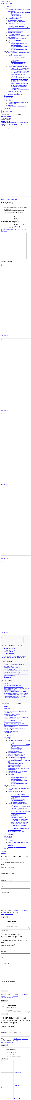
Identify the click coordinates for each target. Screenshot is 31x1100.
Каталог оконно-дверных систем (17, 66)
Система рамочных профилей (16, 25)
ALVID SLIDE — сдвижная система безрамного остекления (18, 90)
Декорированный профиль (15, 31)
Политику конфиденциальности (9, 913)
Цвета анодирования (7, 221)
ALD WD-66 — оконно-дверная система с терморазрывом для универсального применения (20, 79)
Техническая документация (16, 93)
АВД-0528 (4, 336)
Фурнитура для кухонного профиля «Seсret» (19, 44)
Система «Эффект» (16, 15)
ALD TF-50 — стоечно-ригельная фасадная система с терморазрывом (20, 59)
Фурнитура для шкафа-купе (19, 49)
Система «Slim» (15, 229)
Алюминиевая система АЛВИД (20, 12)
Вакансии (10, 100)
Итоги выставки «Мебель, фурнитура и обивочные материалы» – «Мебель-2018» (16, 692)
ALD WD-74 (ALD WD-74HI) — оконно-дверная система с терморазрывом (20, 74)
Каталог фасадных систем (15, 55)
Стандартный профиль (14, 40)
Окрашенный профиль (14, 32)
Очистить (17, 226)
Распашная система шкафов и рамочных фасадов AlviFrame (16, 20)
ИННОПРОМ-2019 (10, 690)
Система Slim (15, 14)
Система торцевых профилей (16, 26)
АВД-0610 (4, 484)
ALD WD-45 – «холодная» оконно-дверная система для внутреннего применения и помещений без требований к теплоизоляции (19, 85)
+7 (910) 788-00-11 (9, 650)
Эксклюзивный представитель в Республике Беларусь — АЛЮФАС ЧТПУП (17, 687)
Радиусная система (16, 17)
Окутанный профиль (14, 34)
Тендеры (10, 105)
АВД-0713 (4, 633)
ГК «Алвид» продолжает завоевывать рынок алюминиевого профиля (15, 684)
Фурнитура (11, 42)
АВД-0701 (4, 558)
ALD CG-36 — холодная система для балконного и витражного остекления (18, 63)
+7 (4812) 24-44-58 (9, 648)
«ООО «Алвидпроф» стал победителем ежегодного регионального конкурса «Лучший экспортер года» (15, 696)
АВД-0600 (4, 410)
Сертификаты (12, 103)
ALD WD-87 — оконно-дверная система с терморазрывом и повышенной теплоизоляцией (20, 69)
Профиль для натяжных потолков (17, 38)
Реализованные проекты (15, 94)
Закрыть (3, 853)
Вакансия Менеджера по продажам (18, 102)
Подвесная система (13, 18)
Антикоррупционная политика (17, 106)
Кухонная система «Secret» (15, 23)
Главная (3, 122)
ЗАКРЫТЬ (4, 930)
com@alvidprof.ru (9, 651)
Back (9, 738)
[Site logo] (7, 3)
